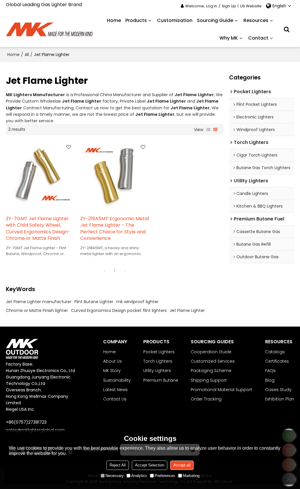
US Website (251, 6)
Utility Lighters (157, 370)
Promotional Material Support (221, 390)
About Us (112, 361)
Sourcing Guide (215, 20)
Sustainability (117, 380)
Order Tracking (206, 399)
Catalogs (275, 352)
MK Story (112, 370)
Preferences (165, 475)
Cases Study (278, 390)
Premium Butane (160, 380)
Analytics (139, 475)
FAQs (270, 370)
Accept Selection (149, 465)
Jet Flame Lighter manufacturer (38, 302)
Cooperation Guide (211, 352)
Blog (270, 380)
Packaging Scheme (211, 370)
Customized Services (213, 361)
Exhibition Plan (279, 399)
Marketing (191, 475)
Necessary (114, 475)
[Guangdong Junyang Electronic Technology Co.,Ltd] (49, 29)
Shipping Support (209, 380)
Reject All (118, 465)
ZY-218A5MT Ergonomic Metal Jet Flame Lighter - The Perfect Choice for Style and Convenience (114, 228)
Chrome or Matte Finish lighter (37, 310)
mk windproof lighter (137, 302)
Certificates (277, 361)
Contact (258, 38)
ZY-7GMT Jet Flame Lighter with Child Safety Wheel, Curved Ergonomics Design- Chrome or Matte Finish (38, 228)
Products (136, 20)
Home (114, 20)
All (27, 54)
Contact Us (115, 399)
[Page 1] (104, 270)
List (208, 130)
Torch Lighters (157, 361)
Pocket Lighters (159, 352)
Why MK (228, 38)
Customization (174, 20)
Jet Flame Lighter (187, 310)
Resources (255, 20)
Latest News (115, 390)
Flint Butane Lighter (93, 302)
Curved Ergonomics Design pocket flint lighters (119, 310)
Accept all (181, 465)
